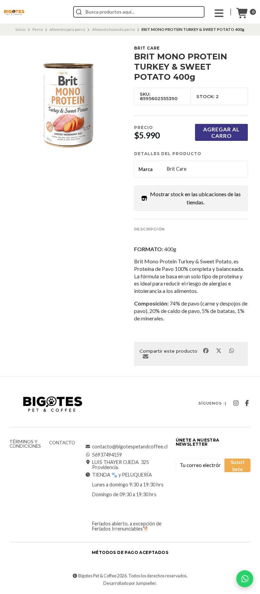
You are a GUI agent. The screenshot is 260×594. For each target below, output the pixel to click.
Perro (37, 29)
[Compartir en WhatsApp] (231, 350)
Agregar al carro (221, 132)
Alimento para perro (67, 29)
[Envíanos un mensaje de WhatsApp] (244, 578)
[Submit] (78, 11)
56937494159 (107, 454)
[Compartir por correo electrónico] (145, 356)
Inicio (20, 29)
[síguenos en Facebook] (247, 403)
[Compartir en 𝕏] (219, 350)
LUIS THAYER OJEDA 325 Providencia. (120, 465)
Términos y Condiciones (25, 444)
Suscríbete (237, 465)
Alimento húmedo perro (113, 29)
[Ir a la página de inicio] (14, 12)
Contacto (62, 443)
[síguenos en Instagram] (235, 403)
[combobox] (138, 11)
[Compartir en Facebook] (206, 350)
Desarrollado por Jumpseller (129, 583)
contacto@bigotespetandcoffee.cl (130, 446)
